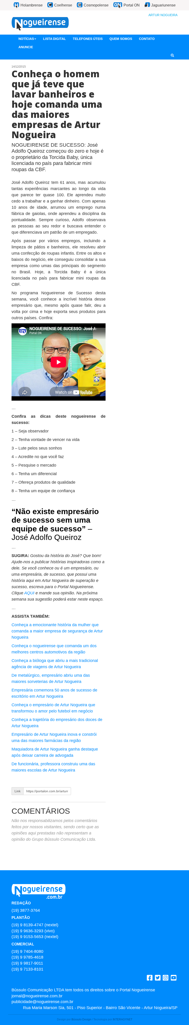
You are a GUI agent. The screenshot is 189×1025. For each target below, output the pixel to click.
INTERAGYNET (122, 1019)
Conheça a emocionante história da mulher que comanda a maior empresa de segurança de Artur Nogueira (57, 631)
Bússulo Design (81, 1019)
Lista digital (54, 39)
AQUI (29, 593)
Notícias (26, 39)
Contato (147, 39)
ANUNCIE (25, 47)
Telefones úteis (88, 39)
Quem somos (120, 39)
